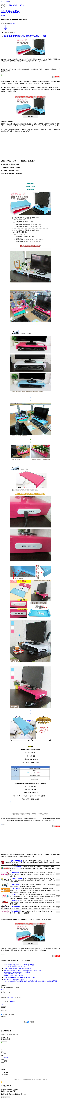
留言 (13, 997)
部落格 (5, 28)
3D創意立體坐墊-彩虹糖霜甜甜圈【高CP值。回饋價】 (18, 968)
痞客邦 (10, 997)
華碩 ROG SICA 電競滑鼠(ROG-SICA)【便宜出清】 (17, 972)
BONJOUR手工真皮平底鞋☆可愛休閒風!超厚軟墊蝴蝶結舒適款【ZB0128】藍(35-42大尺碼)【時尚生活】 (31, 981)
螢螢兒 (2, 989)
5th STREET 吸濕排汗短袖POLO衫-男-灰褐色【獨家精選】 (19, 965)
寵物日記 (12, 23)
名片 (5, 29)
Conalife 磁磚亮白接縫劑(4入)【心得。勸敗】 (15, 966)
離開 (9, 1097)
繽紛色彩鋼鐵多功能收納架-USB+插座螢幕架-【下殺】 (25, 36)
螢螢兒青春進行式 (10, 11)
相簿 (5, 26)
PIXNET (19, 1079)
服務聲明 (45, 1079)
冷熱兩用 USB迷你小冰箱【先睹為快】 (14, 975)
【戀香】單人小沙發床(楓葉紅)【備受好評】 (15, 979)
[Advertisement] (13, 145)
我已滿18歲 (3, 1097)
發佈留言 (3, 1016)
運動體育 (12, 1002)
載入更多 (3, 1007)
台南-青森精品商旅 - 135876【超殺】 (13, 974)
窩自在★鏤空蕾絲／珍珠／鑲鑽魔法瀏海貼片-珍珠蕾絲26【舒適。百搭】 (23, 970)
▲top (2, 1004)
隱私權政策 (38, 1079)
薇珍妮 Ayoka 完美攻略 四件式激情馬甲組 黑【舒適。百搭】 (19, 977)
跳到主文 (3, 15)
